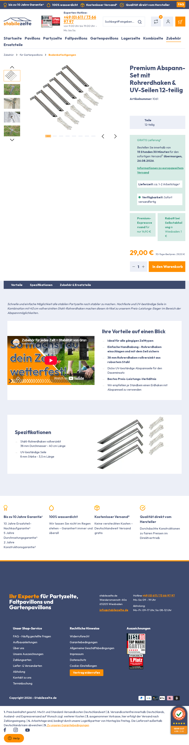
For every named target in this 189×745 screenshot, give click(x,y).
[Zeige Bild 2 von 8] (55, 136)
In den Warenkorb (167, 266)
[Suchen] (140, 21)
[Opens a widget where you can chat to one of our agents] (14, 738)
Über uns (18, 648)
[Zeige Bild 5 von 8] (74, 136)
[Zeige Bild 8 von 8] (93, 136)
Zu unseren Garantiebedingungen (68, 725)
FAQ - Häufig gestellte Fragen (32, 636)
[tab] (16, 285)
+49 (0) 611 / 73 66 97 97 (80, 19)
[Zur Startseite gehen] (19, 21)
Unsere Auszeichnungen (28, 654)
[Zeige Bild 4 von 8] (68, 136)
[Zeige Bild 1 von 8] (48, 136)
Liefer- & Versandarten (27, 666)
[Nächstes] (115, 136)
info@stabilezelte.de (113, 610)
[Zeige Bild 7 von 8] (87, 136)
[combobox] (119, 21)
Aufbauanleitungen (25, 642)
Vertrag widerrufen (86, 672)
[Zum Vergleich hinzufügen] (132, 106)
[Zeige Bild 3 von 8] (61, 136)
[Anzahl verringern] (134, 266)
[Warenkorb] (180, 21)
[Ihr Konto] (168, 21)
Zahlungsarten (22, 660)
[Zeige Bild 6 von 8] (80, 136)
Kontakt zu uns (22, 677)
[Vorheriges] (103, 136)
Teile (148, 120)
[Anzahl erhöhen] (143, 266)
